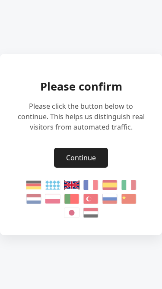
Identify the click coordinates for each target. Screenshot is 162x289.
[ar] (90, 213)
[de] (33, 185)
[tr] (90, 199)
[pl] (52, 199)
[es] (110, 185)
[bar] (52, 185)
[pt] (71, 199)
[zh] (129, 199)
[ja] (71, 213)
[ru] (110, 199)
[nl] (33, 199)
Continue (81, 157)
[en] (71, 185)
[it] (129, 185)
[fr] (90, 185)
